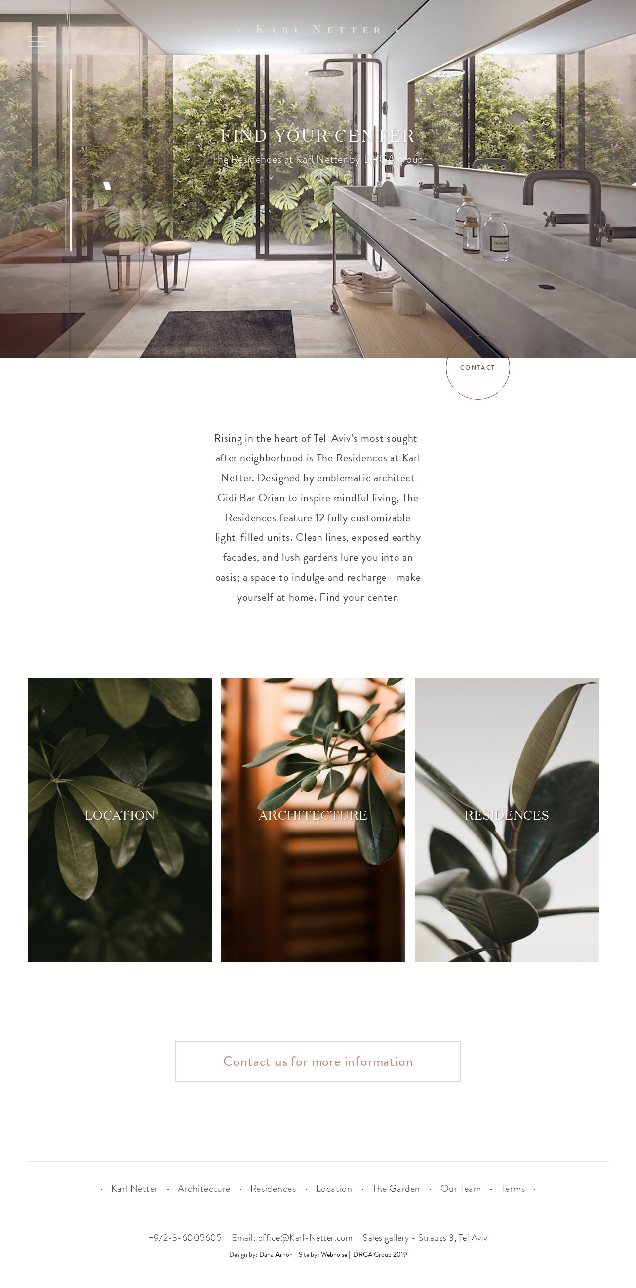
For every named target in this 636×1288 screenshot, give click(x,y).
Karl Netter (134, 1188)
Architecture (204, 1188)
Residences (273, 1188)
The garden (396, 1188)
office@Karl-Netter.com (305, 1237)
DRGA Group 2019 (380, 1254)
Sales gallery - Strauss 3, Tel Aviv (425, 1237)
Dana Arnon (276, 1254)
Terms (513, 1188)
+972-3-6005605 (185, 1237)
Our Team (460, 1188)
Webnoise (334, 1254)
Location (334, 1188)
